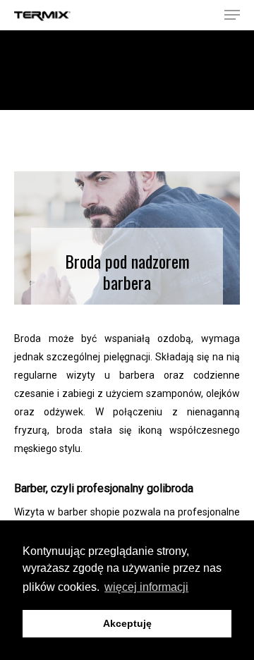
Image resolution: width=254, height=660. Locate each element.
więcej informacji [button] (146, 587)
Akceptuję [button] (127, 623)
